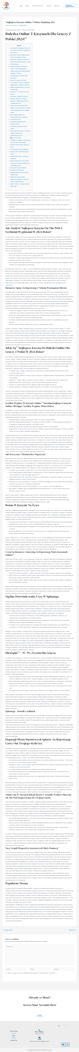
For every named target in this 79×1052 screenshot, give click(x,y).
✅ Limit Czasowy (15, 138)
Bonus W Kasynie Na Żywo (18, 80)
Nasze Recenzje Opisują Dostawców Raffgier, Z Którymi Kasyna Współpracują (19, 179)
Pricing (48, 6)
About (27, 6)
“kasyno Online (14, 124)
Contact (57, 6)
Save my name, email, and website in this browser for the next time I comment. (31, 973)
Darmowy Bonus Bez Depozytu (19, 149)
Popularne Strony (15, 119)
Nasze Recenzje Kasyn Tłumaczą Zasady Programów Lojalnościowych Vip (20, 133)
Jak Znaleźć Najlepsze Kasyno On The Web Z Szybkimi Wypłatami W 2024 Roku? (20, 50)
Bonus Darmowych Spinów (18, 168)
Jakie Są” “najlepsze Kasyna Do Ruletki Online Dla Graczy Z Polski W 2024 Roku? (20, 62)
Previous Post (7, 930)
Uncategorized (22, 25)
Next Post (72, 930)
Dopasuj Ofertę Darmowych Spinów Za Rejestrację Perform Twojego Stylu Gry (19, 101)
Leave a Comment (10, 25)
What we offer (37, 6)
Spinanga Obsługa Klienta (18, 121)
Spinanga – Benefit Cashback (19, 96)
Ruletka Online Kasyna (17, 170)
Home (21, 6)
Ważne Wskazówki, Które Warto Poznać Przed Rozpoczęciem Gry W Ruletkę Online (20, 163)
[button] (71, 6)
